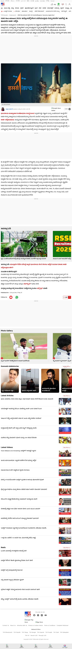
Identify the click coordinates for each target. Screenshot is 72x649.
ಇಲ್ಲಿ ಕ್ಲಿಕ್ (40, 288)
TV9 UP (27, 635)
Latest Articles (7, 395)
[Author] (3, 109)
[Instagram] (42, 615)
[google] (57, 109)
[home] (2, 8)
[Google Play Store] (30, 621)
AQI (55, 5)
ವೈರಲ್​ (62, 8)
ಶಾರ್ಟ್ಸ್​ (31, 11)
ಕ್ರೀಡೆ (36, 8)
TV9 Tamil (56, 632)
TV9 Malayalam (64, 632)
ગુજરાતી (23, 1)
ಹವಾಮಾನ (24, 11)
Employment (12, 15)
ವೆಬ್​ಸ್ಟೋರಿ (64, 11)
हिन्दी (7, 1)
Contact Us (6, 625)
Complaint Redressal (62, 625)
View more (66, 396)
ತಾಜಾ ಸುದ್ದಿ (7, 8)
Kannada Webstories (10, 366)
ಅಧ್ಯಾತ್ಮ (67, 8)
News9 (2, 1)
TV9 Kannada (4, 15)
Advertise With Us (22, 625)
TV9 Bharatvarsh (7, 632)
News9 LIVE (34, 635)
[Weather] (52, 4)
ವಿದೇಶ (44, 8)
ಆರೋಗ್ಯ (57, 8)
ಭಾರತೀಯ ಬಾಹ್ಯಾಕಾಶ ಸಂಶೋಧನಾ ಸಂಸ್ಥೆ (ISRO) (17, 113)
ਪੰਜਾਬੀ (32, 1)
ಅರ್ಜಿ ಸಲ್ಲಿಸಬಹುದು (7, 120)
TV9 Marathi (17, 632)
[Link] (24, 244)
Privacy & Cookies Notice (35, 625)
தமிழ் (37, 1)
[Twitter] (38, 615)
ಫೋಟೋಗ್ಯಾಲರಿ (29, 8)
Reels (3, 547)
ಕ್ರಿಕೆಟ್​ (22, 8)
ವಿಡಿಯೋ (17, 11)
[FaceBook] (34, 615)
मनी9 (47, 1)
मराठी (17, 1)
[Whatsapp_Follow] (17, 297)
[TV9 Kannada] (2, 4)
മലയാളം (42, 1)
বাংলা (28, 1)
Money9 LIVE (42, 635)
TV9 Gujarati (40, 632)
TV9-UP (52, 1)
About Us (13, 625)
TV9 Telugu (25, 632)
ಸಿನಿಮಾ (17, 8)
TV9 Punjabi (48, 632)
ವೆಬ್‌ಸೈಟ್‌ (27, 284)
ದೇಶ (40, 8)
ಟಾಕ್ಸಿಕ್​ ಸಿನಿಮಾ (8, 11)
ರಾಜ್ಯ (12, 8)
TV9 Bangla (32, 632)
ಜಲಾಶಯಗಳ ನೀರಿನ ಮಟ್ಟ (52, 11)
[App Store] (41, 622)
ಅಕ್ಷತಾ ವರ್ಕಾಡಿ (9, 109)
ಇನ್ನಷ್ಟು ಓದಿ (66, 367)
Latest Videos (7, 447)
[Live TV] (62, 4)
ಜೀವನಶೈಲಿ (50, 8)
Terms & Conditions (49, 625)
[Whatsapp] (58, 4)
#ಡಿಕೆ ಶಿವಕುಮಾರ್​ (39, 11)
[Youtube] (11, 297)
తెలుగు (13, 1)
